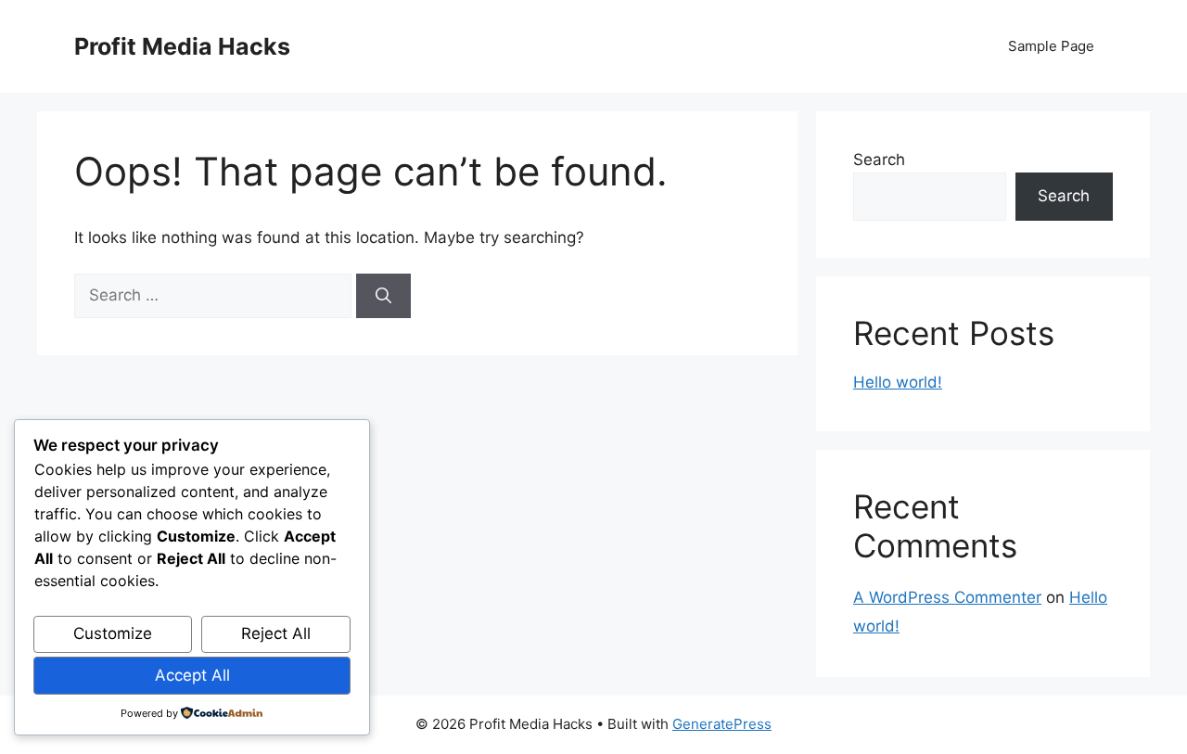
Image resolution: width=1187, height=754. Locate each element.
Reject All (276, 633)
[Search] (383, 296)
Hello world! (897, 382)
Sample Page (1051, 46)
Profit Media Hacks (182, 46)
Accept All (192, 675)
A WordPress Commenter (947, 597)
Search (879, 159)
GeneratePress (722, 724)
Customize (112, 633)
